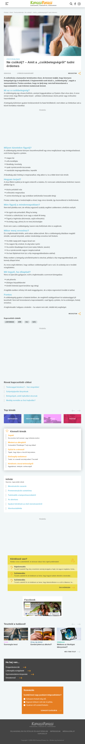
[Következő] (78, 410)
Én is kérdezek (64, 587)
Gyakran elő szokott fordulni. (37, 705)
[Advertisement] (42, 355)
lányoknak (9, 322)
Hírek (11, 12)
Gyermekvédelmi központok (17, 674)
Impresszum (55, 731)
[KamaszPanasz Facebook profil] (42, 609)
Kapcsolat (42, 733)
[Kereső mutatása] (71, 3)
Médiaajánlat (69, 731)
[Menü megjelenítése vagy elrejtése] (7, 3)
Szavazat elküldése (49, 710)
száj (34, 322)
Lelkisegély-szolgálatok (15, 671)
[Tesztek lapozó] (42, 624)
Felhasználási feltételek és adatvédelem (29, 731)
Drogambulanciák (13, 667)
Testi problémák (19, 12)
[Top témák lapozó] (42, 410)
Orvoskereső (11, 678)
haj (26, 322)
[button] (75, 3)
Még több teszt (70, 651)
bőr (19, 322)
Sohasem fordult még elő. (36, 699)
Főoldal (6, 12)
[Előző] (72, 410)
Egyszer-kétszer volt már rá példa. (39, 702)
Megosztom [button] (72, 73)
